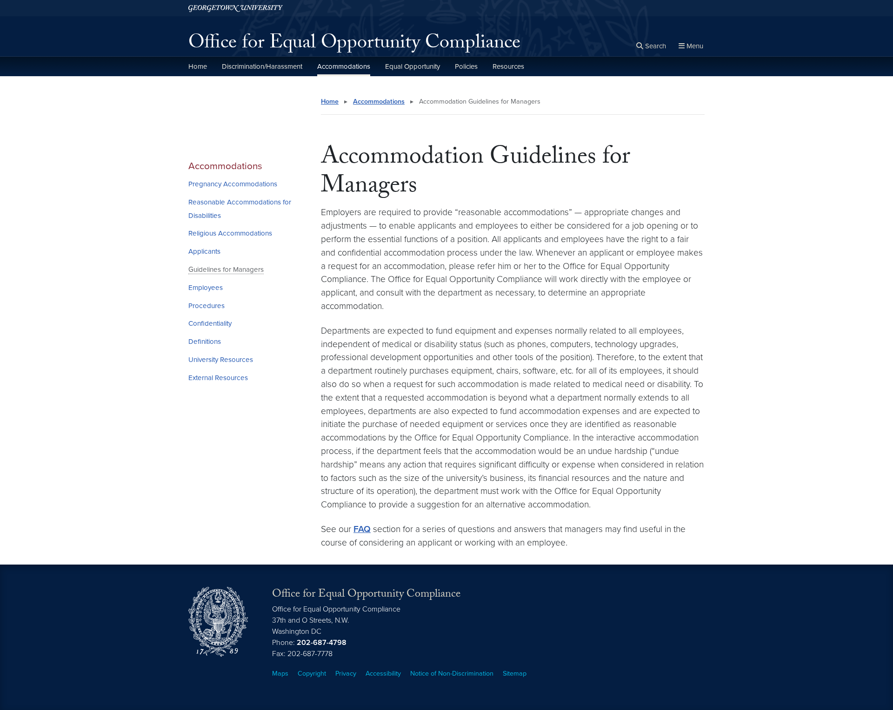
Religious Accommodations (230, 233)
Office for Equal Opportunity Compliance (354, 44)
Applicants (204, 251)
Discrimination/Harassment (262, 66)
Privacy (345, 673)
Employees (205, 287)
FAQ (362, 529)
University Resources (220, 359)
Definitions (204, 341)
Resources (508, 66)
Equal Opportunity (412, 66)
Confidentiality (210, 323)
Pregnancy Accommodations (232, 184)
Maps (280, 673)
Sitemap (514, 673)
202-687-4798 (322, 642)
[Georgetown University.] (235, 8)
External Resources (218, 378)
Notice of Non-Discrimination (451, 673)
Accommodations (343, 66)
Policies (466, 66)
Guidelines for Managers (226, 269)
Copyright (312, 673)
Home (197, 66)
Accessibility (383, 673)
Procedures (206, 306)
